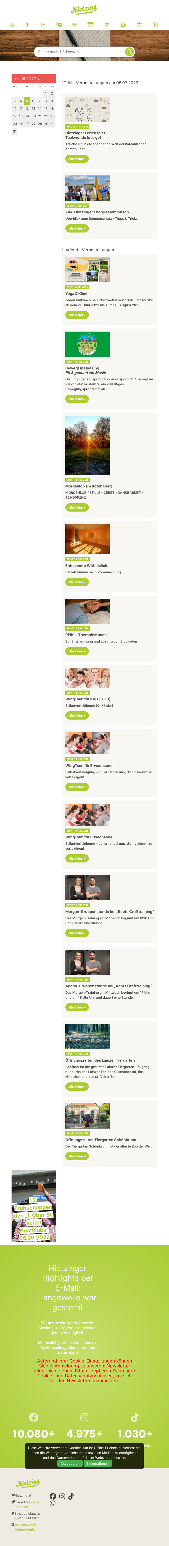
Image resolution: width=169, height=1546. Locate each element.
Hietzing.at (84, 10)
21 (39, 116)
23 (52, 116)
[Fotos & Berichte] (128, 25)
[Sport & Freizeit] (32, 25)
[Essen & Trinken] (48, 25)
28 (40, 124)
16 (52, 108)
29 (46, 124)
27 (34, 124)
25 (21, 124)
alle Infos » (77, 159)
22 (46, 116)
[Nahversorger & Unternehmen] (95, 25)
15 (46, 108)
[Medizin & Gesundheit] (79, 25)
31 (14, 131)
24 (15, 124)
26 (27, 124)
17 (14, 116)
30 (52, 124)
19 (27, 116)
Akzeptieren (70, 1463)
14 (39, 108)
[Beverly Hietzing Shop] (161, 25)
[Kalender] (112, 25)
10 (14, 108)
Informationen (98, 1463)
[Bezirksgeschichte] (144, 25)
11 (20, 108)
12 (27, 108)
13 (33, 108)
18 (21, 116)
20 (34, 116)
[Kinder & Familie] (17, 25)
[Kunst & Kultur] (64, 25)
